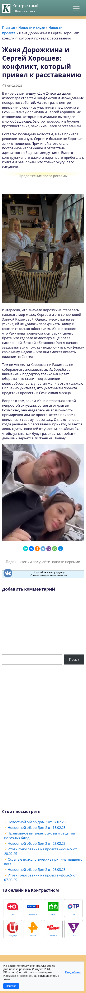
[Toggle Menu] (76, 8)
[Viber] (48, 548)
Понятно (11, 986)
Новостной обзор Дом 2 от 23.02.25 (37, 843)
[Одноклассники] (37, 548)
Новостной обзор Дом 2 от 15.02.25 (37, 827)
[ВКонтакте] (31, 548)
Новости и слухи (31, 27)
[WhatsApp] (54, 548)
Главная (8, 27)
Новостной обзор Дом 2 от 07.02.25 (37, 822)
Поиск (74, 659)
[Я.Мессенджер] (25, 548)
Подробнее (73, 972)
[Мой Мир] (60, 548)
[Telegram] (43, 548)
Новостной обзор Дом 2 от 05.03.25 (37, 869)
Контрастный (26, 6)
